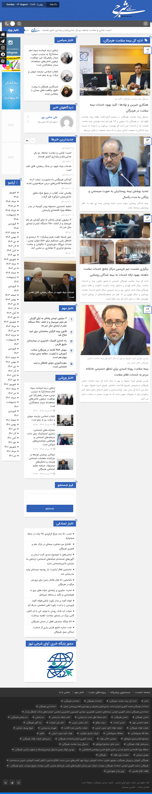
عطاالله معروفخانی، (114, 733)
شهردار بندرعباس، (48, 728)
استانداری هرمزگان (47, 706)
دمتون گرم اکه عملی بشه (47, 122)
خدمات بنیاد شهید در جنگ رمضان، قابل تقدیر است (48, 168)
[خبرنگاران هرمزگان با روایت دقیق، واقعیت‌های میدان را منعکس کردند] (50, 91)
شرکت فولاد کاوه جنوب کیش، (108, 728)
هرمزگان (102, 755)
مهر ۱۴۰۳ (12, 317)
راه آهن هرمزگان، (33, 722)
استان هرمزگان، (121, 717)
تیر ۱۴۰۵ (12, 206)
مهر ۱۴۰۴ (12, 255)
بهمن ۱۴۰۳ (11, 300)
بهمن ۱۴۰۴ (11, 237)
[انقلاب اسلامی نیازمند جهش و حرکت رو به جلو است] (50, 76)
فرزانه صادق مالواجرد (89, 733)
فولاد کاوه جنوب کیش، (62, 733)
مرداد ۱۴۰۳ (11, 326)
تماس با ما (64, 692)
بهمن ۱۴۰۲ (11, 362)
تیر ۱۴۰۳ (12, 331)
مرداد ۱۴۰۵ (11, 201)
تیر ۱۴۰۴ (12, 268)
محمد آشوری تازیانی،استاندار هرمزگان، (75, 738)
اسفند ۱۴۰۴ (10, 233)
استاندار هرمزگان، (71, 701)
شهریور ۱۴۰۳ (10, 322)
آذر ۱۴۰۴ (12, 246)
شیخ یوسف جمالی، (24, 728)
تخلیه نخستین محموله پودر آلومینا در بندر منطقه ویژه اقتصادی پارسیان (49, 208)
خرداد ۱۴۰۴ (11, 273)
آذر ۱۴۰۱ (12, 433)
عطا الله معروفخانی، (139, 733)
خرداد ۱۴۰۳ (11, 335)
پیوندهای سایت (97, 692)
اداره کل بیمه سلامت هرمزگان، (122, 701)
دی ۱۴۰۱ (12, 429)
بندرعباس (39, 717)
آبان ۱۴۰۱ (11, 438)
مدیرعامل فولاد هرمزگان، (137, 744)
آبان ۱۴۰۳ (11, 313)
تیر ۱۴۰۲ (12, 393)
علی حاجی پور (49, 117)
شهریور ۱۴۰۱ (10, 447)
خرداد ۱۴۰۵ (10, 210)
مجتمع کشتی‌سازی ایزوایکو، (136, 738)
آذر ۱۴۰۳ (12, 308)
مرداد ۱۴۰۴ (11, 264)
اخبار (146, 701)
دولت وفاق (100, 722)
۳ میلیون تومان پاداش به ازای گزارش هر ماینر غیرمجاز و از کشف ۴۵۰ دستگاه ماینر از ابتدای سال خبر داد (48, 223)
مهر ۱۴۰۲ (12, 380)
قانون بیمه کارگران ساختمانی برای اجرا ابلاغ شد (48, 333)
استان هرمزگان (141, 717)
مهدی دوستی (142, 755)
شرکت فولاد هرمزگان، (139, 728)
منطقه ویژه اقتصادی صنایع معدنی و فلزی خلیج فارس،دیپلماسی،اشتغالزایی (115, 749)
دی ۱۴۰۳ (12, 304)
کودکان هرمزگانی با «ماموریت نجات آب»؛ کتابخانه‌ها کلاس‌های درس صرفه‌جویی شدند (48, 181)
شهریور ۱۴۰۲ (10, 384)
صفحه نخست (142, 692)
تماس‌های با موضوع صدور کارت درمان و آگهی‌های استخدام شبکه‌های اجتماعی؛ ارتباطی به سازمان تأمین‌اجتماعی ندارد (50, 559)
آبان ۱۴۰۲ (11, 375)
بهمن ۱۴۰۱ (11, 424)
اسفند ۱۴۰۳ (10, 295)
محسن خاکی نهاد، (108, 738)
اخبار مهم (79, 692)
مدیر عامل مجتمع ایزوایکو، (107, 744)
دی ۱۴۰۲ (12, 366)
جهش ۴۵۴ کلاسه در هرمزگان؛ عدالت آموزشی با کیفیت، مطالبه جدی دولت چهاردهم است (48, 353)
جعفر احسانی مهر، (140, 722)
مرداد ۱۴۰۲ (11, 389)
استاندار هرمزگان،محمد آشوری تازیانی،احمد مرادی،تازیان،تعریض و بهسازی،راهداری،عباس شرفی (105, 706)
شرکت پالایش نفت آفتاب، (75, 728)
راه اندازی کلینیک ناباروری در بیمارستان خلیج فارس (47, 342)
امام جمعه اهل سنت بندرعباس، (92, 717)
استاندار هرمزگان (94, 701)
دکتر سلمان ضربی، (80, 722)
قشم (42, 733)
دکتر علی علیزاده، (56, 722)
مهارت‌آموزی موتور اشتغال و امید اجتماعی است (50, 365)
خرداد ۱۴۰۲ (11, 398)
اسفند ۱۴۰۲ (10, 358)
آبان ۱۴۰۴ (11, 250)
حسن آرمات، (119, 722)
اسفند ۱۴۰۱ (11, 420)
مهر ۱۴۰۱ (12, 442)
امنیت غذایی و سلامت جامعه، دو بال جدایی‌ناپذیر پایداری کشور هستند (98, 30)
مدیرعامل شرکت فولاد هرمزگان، (36, 738)
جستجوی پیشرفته (120, 692)
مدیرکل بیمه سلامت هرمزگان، (75, 744)
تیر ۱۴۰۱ (12, 456)
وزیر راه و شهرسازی (115, 771)
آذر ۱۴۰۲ (12, 371)
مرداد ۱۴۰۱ (11, 451)
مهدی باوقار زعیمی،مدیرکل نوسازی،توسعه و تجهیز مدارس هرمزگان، (44, 749)
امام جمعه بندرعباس (61, 717)
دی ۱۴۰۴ (12, 242)
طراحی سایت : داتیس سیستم (135, 787)
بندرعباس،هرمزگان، (19, 717)
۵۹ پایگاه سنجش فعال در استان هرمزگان (51, 622)
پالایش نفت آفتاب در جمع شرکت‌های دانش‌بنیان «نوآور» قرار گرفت (52, 195)
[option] (49, 153)
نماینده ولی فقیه (121, 755)
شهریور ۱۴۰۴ (10, 259)
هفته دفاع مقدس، (140, 771)
